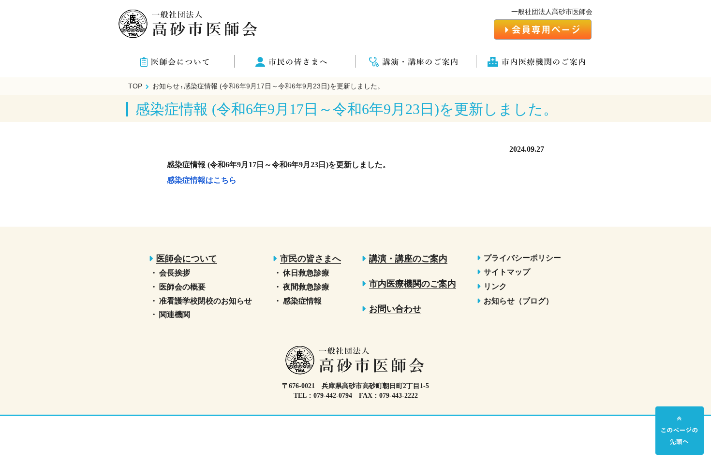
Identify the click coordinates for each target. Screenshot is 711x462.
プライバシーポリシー (522, 258)
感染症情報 (302, 301)
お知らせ (165, 86)
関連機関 (174, 314)
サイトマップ (507, 272)
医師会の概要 (182, 287)
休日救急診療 (306, 273)
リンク (495, 286)
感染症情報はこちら (202, 180)
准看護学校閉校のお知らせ (205, 301)
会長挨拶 (174, 273)
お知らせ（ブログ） (518, 301)
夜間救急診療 (306, 287)
